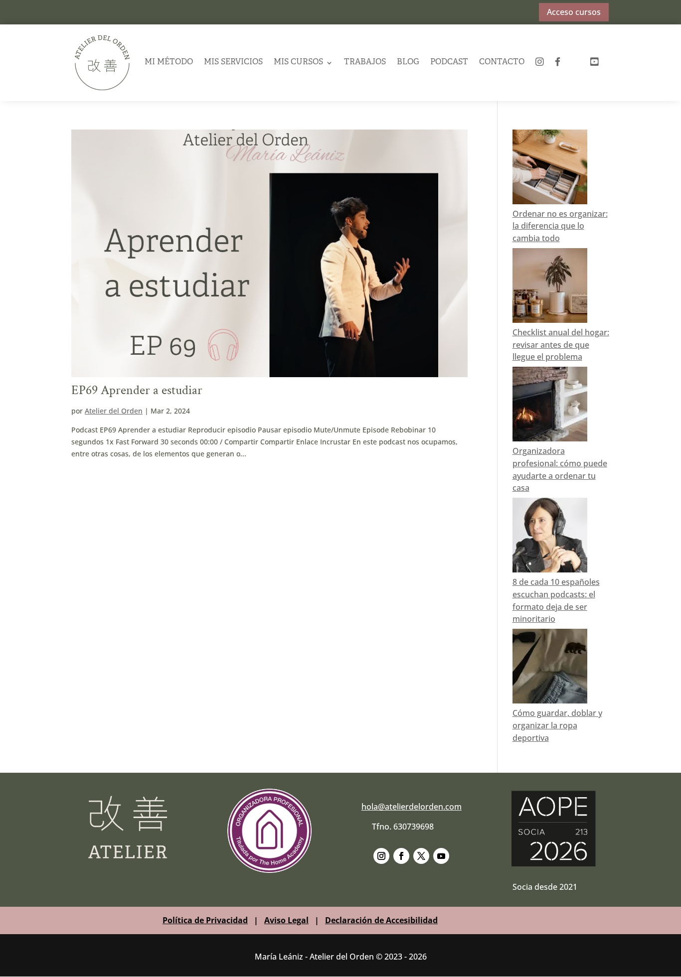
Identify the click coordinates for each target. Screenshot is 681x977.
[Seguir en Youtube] (441, 856)
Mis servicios (233, 62)
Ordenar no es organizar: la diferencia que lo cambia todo (560, 226)
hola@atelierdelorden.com (411, 806)
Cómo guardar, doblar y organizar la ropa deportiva (557, 725)
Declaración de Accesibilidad (381, 920)
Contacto (501, 62)
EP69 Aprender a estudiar (136, 390)
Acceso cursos (574, 11)
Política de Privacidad (205, 920)
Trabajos (365, 62)
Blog (408, 62)
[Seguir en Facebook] (401, 856)
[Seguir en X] (421, 856)
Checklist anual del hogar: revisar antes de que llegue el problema (560, 345)
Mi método (169, 62)
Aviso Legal (286, 920)
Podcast (449, 62)
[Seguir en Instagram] (381, 856)
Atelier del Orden (114, 411)
